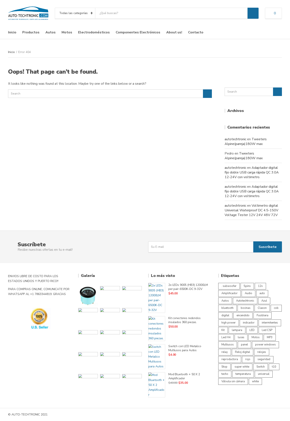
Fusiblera (262, 315)
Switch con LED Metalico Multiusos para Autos (184, 348)
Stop (224, 367)
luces (241, 337)
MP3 (270, 337)
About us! (174, 32)
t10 (274, 367)
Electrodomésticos (94, 32)
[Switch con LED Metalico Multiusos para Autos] (156, 356)
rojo (247, 359)
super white (242, 367)
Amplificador (229, 293)
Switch (260, 367)
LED (252, 330)
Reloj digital (242, 352)
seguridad (264, 359)
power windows (265, 345)
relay (224, 352)
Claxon (262, 308)
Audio (248, 293)
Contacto (195, 32)
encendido (243, 315)
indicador (249, 323)
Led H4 (226, 337)
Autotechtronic (245, 301)
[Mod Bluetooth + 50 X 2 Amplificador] (156, 384)
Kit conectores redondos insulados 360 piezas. (184, 320)
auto (262, 293)
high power (228, 323)
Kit (223, 330)
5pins (247, 286)
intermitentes (270, 323)
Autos (50, 32)
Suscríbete (268, 247)
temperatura (243, 374)
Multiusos (227, 345)
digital (225, 315)
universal (263, 374)
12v (260, 286)
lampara (237, 330)
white (255, 381)
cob (276, 308)
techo (224, 374)
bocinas (246, 308)
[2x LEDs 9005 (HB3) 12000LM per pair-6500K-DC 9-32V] (156, 298)
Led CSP (267, 330)
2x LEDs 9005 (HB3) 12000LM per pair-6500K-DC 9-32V (188, 287)
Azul (264, 301)
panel (244, 345)
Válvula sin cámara (233, 381)
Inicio (12, 32)
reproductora (229, 359)
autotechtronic (235, 139)
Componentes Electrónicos (138, 32)
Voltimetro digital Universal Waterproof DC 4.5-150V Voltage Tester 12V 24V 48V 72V (251, 210)
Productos (30, 32)
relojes (261, 352)
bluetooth (227, 308)
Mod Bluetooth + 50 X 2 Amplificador (184, 376)
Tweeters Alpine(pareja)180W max (246, 141)
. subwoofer (229, 286)
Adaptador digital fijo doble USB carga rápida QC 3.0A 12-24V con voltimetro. (252, 172)
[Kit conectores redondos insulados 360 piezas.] (156, 328)
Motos (67, 32)
